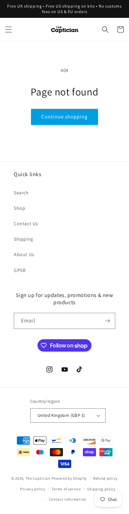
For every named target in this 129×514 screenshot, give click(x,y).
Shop (19, 208)
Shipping (23, 239)
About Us (24, 254)
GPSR (19, 270)
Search (21, 193)
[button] (8, 29)
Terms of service (66, 489)
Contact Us (26, 223)
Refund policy (105, 478)
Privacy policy (32, 489)
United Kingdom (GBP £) (61, 415)
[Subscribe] (107, 321)
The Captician (38, 478)
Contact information (67, 499)
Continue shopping (64, 116)
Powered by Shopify (69, 478)
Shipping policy (101, 489)
